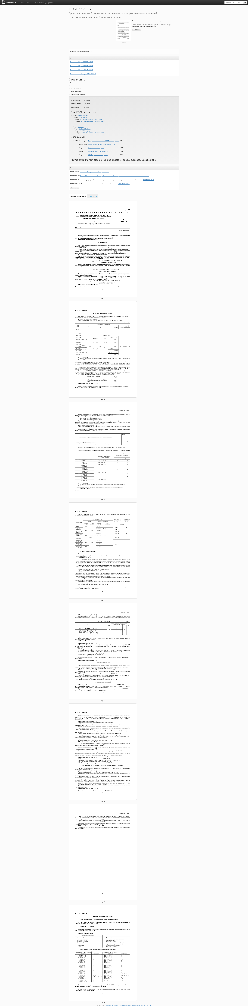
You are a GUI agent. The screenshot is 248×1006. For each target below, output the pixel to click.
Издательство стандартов (96, 148)
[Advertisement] (91, 33)
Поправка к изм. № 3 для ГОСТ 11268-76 (83, 74)
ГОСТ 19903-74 (75, 184)
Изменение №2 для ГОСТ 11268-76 (81, 66)
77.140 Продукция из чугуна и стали (91, 119)
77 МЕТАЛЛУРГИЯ (84, 117)
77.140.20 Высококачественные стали (93, 121)
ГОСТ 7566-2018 (148, 180)
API (145, 1005)
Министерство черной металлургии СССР (101, 144)
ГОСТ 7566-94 (75, 180)
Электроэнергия (83, 115)
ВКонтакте (115, 1005)
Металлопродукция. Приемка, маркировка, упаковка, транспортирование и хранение (107, 180)
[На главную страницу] (3, 2)
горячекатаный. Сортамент (95, 184)
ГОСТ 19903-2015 (124, 184)
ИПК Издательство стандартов (98, 151)
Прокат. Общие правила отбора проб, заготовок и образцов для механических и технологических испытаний (114, 176)
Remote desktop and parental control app (131, 1005)
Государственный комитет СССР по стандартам (103, 141)
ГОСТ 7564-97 (75, 176)
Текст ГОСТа (93, 196)
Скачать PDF (137, 29)
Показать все (74, 188)
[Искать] (245, 2)
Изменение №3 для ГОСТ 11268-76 (81, 70)
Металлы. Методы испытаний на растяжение (94, 172)
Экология (81, 127)
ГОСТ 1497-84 (75, 172)
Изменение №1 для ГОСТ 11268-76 (81, 62)
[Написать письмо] (147, 1005)
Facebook (108, 1005)
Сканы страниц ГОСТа (78, 196)
